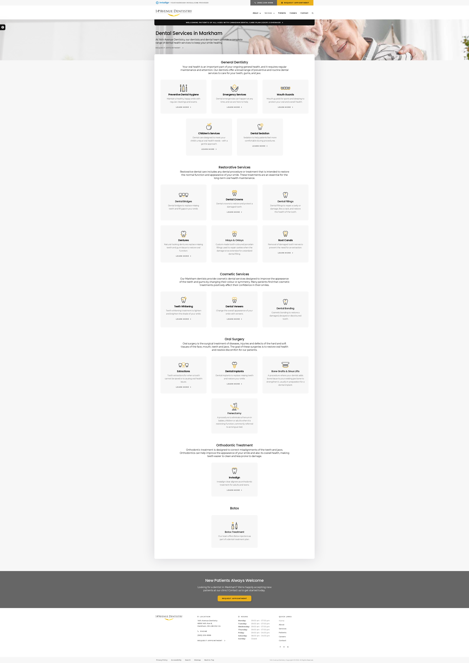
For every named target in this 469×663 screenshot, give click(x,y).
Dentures (183, 240)
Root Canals (285, 240)
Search (188, 660)
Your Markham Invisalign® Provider (189, 3)
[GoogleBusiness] (287, 647)
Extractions (183, 371)
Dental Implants (234, 371)
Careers (293, 13)
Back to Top (209, 660)
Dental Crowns (234, 199)
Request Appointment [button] (296, 3)
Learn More (182, 107)
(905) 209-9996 (204, 635)
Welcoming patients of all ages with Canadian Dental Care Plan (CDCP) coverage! (233, 22)
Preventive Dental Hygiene (183, 94)
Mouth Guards (285, 94)
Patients (282, 13)
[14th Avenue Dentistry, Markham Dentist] (173, 617)
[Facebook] (280, 647)
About (281, 625)
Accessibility (176, 660)
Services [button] (268, 13)
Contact (304, 13)
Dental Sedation (260, 133)
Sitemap (197, 660)
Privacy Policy (161, 660)
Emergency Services (234, 94)
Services (282, 629)
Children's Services (209, 133)
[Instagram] (284, 647)
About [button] (255, 13)
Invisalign (234, 477)
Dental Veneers (234, 306)
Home (281, 621)
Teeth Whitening (183, 306)
